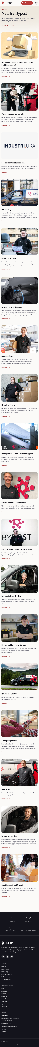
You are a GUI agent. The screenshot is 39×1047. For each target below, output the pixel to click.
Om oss (3, 1029)
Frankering (4, 971)
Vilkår (22, 1044)
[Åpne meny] (36, 3)
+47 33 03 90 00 (6, 1020)
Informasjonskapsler (14, 1044)
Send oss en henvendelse (9, 1026)
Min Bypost (25, 3)
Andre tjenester (6, 979)
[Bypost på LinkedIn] (7, 956)
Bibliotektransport (6, 977)
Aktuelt (3, 1031)
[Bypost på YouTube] (11, 956)
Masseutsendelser (6, 974)
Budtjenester (5, 969)
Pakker (3, 966)
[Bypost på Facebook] (3, 956)
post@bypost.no (6, 1023)
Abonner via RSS (9, 25)
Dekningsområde (7, 985)
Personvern (4, 1044)
